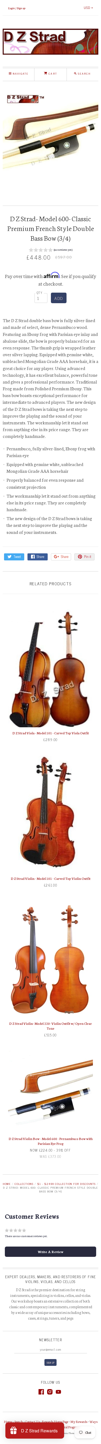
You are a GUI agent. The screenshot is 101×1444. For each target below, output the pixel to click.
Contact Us (32, 1421)
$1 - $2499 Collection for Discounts (66, 1183)
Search (18, 1421)
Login (11, 8)
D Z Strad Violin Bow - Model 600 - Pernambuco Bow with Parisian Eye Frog (51, 1141)
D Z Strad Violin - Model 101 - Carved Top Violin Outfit (50, 878)
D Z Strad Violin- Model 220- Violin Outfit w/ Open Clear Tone (50, 1025)
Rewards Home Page (55, 1421)
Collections (24, 1183)
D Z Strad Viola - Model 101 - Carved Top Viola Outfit (50, 733)
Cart (52, 73)
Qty (40, 292)
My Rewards (78, 1421)
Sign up (21, 8)
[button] (50, 250)
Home (7, 1183)
